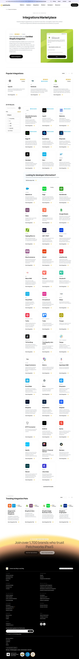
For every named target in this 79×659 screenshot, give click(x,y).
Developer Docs (9, 608)
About (59, 1)
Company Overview (44, 616)
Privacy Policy (18, 634)
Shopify (41, 575)
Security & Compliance (9, 638)
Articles (7, 616)
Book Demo (8, 578)
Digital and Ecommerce (44, 598)
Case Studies (43, 618)
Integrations (36, 5)
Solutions (28, 5)
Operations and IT (43, 596)
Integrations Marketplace (45, 578)
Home (7, 9)
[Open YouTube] (41, 624)
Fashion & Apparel (9, 595)
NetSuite (42, 577)
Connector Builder (9, 585)
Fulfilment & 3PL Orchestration (46, 587)
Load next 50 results (48, 486)
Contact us (8, 623)
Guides (7, 618)
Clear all (19, 111)
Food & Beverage (9, 600)
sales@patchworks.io (9, 625)
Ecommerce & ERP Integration (46, 585)
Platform (22, 5)
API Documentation (10, 606)
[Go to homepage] (5, 5)
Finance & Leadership (44, 600)
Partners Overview (44, 606)
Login (70, 1)
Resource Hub (9, 615)
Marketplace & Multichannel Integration (48, 588)
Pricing (54, 1)
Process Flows (9, 587)
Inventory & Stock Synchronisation (47, 590)
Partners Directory (44, 605)
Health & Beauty (9, 596)
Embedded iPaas (9, 577)
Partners (43, 5)
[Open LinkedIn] (44, 624)
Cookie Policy (8, 641)
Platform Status (9, 610)
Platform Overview (9, 575)
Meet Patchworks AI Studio (41, 1)
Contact (64, 1)
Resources (57, 5)
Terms (7, 643)
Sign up (30, 631)
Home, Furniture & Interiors (11, 598)
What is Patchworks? (44, 615)
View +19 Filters (10, 130)
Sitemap (7, 644)
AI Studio (8, 588)
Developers (50, 5)
